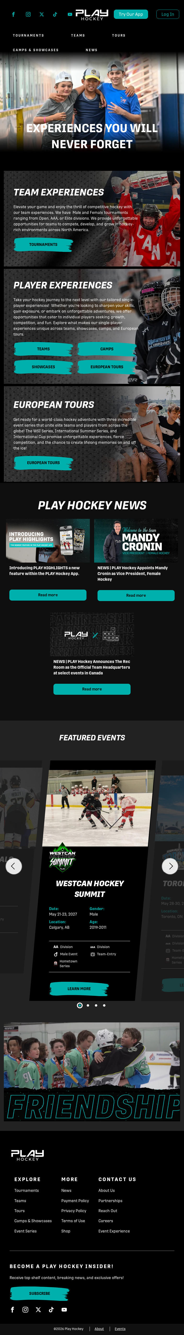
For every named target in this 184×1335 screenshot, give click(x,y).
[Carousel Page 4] (104, 1005)
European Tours (107, 367)
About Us (106, 1190)
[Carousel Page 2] (88, 1005)
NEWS (92, 50)
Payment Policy (75, 1201)
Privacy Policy (73, 1211)
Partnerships (110, 1201)
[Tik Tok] (55, 15)
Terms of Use (73, 1221)
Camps (107, 349)
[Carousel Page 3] (96, 1005)
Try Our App (131, 14)
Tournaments (28, 35)
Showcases (43, 367)
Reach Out (107, 1211)
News (66, 1190)
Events (120, 1329)
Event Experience (114, 1231)
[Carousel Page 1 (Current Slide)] (80, 1005)
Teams (78, 35)
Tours (119, 35)
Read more (48, 595)
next (170, 866)
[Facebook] (13, 15)
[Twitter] (41, 15)
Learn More (88, 990)
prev (14, 866)
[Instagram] (28, 15)
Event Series (25, 1231)
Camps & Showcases (36, 50)
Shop (65, 1231)
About (99, 1329)
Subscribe (39, 1293)
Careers (105, 1221)
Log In (167, 14)
